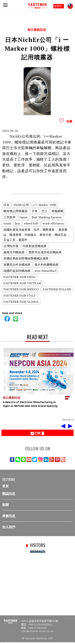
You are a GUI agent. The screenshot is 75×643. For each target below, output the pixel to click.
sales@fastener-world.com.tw (37, 631)
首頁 (5, 486)
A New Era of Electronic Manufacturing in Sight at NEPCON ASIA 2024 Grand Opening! (30, 404)
